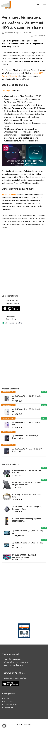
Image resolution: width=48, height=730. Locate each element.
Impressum (10, 316)
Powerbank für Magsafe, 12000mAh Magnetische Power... (26, 484)
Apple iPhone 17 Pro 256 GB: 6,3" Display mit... (25, 437)
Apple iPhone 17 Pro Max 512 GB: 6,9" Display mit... (27, 450)
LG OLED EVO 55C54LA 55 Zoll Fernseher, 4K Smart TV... (24, 556)
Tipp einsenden (12, 300)
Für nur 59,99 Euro (9, 194)
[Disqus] (24, 258)
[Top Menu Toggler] (44, 4)
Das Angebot (7, 90)
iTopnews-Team (12, 303)
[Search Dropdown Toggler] (38, 4)
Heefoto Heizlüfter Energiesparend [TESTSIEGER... (26, 520)
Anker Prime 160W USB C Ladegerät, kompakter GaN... (27, 508)
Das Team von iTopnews (13, 665)
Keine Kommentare (40, 36)
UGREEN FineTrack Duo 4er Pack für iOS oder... (27, 471)
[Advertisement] (24, 356)
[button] (4, 726)
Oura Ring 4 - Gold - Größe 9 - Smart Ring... (26, 496)
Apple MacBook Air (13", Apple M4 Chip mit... (27, 544)
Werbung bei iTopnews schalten (16, 662)
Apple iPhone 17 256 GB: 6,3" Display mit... (26, 397)
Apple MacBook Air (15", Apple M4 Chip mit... (27, 532)
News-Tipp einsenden (12, 659)
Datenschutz (11, 319)
